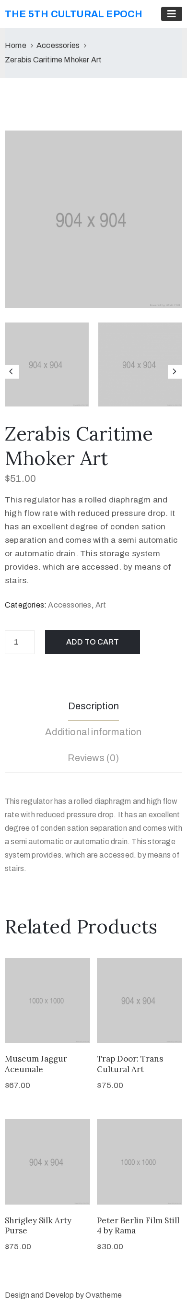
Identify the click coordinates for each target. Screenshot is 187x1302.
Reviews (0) (93, 758)
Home (15, 45)
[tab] (93, 707)
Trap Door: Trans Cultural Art (130, 1063)
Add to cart (92, 642)
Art (100, 605)
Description (93, 706)
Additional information (93, 732)
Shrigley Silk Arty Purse (38, 1225)
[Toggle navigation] (171, 14)
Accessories (58, 45)
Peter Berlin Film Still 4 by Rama (138, 1225)
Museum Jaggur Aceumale (36, 1063)
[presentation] (12, 372)
